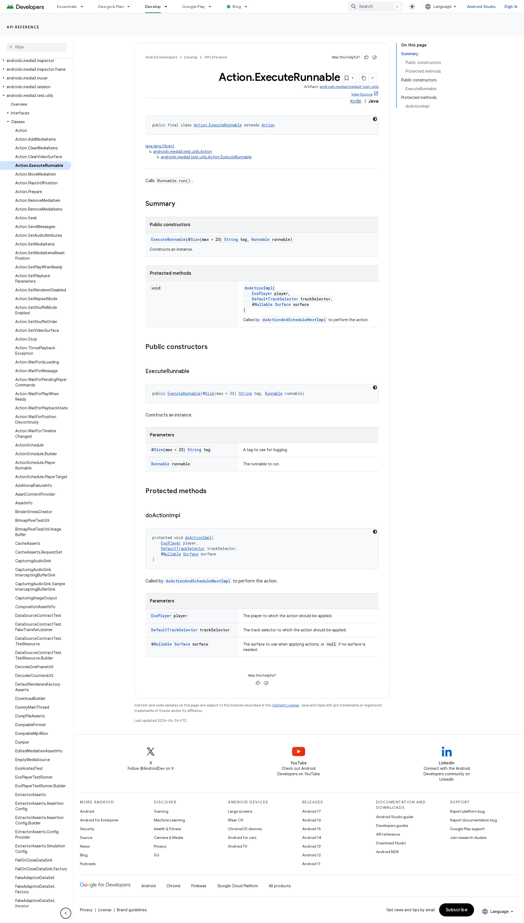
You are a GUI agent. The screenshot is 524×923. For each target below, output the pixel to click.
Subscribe (457, 910)
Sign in (510, 6)
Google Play (193, 6)
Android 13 (311, 846)
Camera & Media (168, 837)
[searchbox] (37, 47)
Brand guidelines (132, 910)
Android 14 (311, 837)
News (85, 846)
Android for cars (242, 837)
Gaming (161, 811)
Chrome (173, 885)
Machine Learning (169, 820)
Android (87, 811)
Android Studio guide (394, 816)
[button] (35, 60)
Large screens (240, 811)
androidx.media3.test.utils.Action (182, 151)
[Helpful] (366, 57)
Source (86, 837)
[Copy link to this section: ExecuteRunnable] (194, 371)
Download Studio (391, 843)
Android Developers (161, 57)
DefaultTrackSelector (275, 298)
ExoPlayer (262, 293)
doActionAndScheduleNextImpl (294, 319)
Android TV (237, 846)
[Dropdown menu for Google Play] (212, 6)
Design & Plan (111, 6)
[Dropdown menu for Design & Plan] (131, 6)
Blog (237, 6)
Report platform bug (467, 811)
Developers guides (392, 825)
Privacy (160, 846)
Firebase (198, 885)
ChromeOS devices (245, 828)
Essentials (67, 6)
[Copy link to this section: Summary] (180, 204)
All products (280, 885)
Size (195, 239)
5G (156, 855)
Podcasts (88, 863)
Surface (283, 304)
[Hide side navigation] (65, 913)
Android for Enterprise (99, 820)
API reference (23, 27)
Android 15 (311, 828)
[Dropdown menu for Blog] (248, 6)
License (104, 910)
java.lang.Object (159, 146)
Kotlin (355, 101)
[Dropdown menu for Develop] (168, 6)
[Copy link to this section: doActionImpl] (185, 516)
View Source (362, 94)
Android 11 (311, 863)
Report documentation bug (473, 820)
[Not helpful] (374, 57)
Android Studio (481, 6)
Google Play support (467, 828)
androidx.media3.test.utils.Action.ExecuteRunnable (206, 157)
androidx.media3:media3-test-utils (349, 86)
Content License (285, 705)
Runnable (260, 239)
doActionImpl (259, 288)
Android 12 (311, 855)
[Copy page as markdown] (364, 78)
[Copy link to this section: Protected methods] (212, 491)
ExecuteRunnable (168, 239)
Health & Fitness (167, 828)
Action (268, 125)
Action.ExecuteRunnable (218, 125)
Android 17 (311, 811)
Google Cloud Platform (237, 885)
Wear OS (235, 820)
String (231, 239)
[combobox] (375, 6)
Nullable (264, 304)
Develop (153, 6)
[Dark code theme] (375, 119)
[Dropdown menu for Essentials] (84, 6)
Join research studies (468, 837)
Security (87, 828)
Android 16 (311, 820)
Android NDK (387, 851)
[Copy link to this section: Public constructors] (213, 347)
